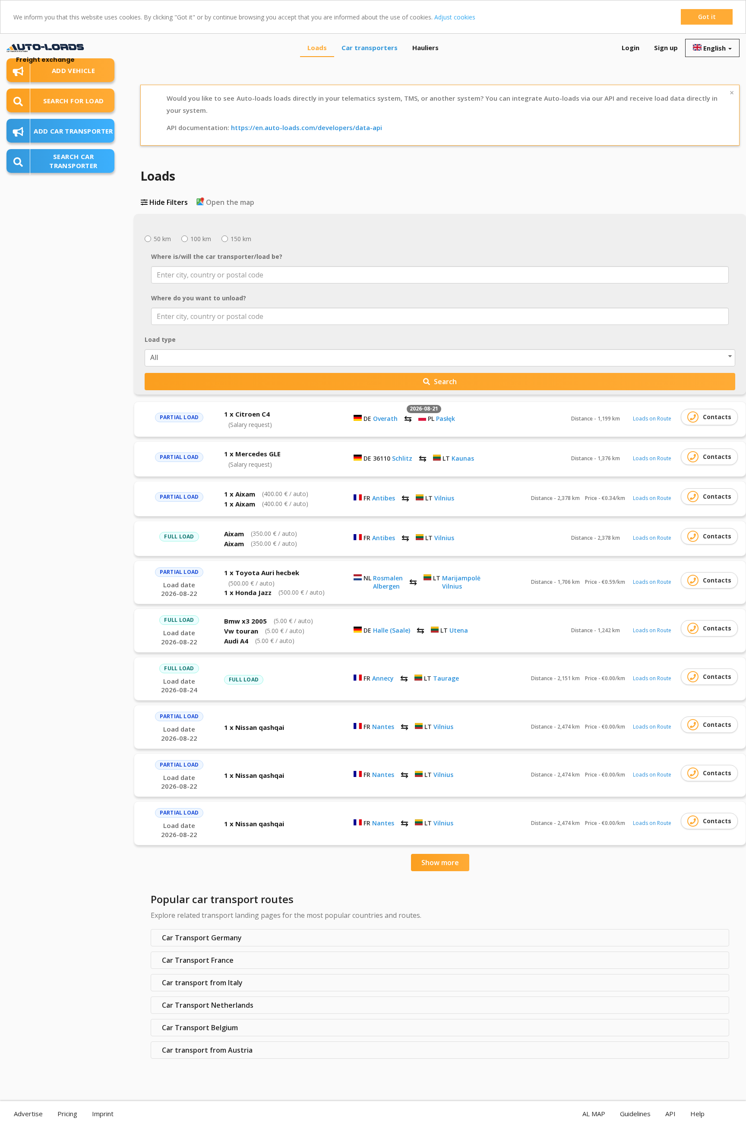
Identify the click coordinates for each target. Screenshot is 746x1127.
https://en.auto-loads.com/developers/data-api (306, 127)
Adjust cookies (454, 17)
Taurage (446, 678)
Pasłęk (445, 418)
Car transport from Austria (207, 1050)
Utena (458, 630)
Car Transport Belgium (200, 1027)
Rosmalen (388, 578)
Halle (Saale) (391, 630)
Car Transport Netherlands (207, 1005)
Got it (707, 17)
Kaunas (463, 458)
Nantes (383, 727)
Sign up (666, 47)
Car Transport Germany (202, 937)
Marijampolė (461, 578)
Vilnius (444, 498)
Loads (317, 47)
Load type (160, 339)
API (670, 1113)
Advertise (28, 1113)
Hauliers (425, 47)
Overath (385, 418)
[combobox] (440, 274)
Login (630, 47)
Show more (440, 862)
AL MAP (593, 1113)
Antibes (383, 498)
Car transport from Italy (202, 982)
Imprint (103, 1113)
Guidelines (635, 1113)
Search (444, 381)
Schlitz (402, 458)
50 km (161, 239)
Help (697, 1113)
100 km (200, 239)
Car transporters (369, 47)
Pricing (67, 1113)
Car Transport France (198, 960)
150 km (240, 239)
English (714, 48)
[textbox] (434, 274)
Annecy (383, 678)
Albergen (386, 586)
